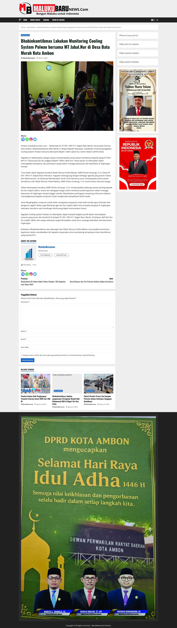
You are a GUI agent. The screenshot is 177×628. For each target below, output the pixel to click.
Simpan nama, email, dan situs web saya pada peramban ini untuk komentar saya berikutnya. (59, 355)
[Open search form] (157, 20)
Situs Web (25, 347)
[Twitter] (35, 139)
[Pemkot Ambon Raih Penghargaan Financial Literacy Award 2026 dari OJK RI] (35, 383)
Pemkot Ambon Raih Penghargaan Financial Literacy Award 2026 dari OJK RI (35, 399)
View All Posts (61, 255)
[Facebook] (23, 139)
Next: (91, 280)
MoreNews (96, 625)
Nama (24, 331)
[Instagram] (31, 139)
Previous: (43, 281)
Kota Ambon (25, 35)
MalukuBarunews (29, 58)
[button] (20, 20)
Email (23, 339)
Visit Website (45, 255)
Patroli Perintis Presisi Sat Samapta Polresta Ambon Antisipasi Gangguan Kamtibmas (98, 399)
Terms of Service (58, 20)
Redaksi (46, 20)
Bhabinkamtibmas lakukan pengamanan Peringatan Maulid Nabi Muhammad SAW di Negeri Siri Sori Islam (66, 400)
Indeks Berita (35, 20)
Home (25, 20)
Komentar (25, 302)
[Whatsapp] (27, 139)
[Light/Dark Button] (153, 20)
